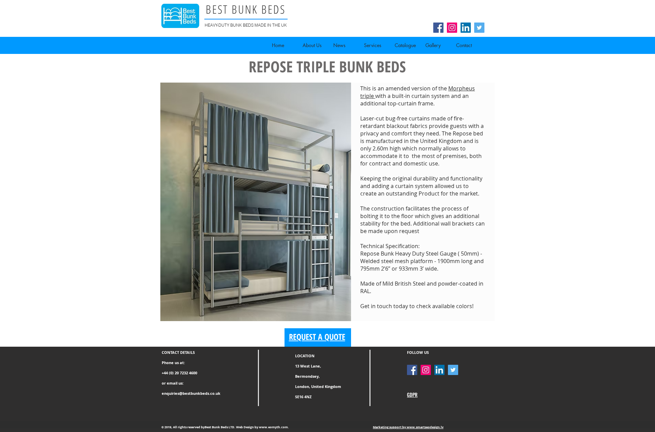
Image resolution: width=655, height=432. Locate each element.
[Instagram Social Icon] (452, 28)
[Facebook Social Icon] (438, 28)
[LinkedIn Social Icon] (466, 28)
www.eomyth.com (273, 427)
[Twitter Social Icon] (479, 28)
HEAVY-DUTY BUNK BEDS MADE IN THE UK (246, 25)
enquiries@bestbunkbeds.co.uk (191, 393)
